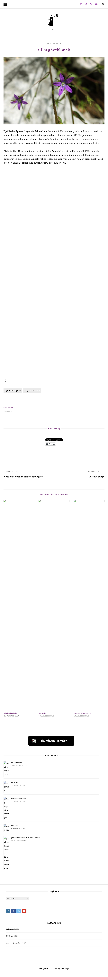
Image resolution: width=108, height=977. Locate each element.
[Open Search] (103, 4)
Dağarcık (10, 929)
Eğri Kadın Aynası (13, 390)
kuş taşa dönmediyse (18, 798)
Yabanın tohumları (13, 943)
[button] (5, 380)
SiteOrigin (64, 969)
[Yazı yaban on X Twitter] (91, 4)
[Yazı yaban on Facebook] (86, 4)
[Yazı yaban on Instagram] (81, 4)
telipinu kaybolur (17, 762)
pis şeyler (14, 782)
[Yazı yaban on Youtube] (96, 4)
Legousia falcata (32, 390)
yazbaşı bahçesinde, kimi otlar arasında (25, 838)
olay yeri (14, 825)
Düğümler (10, 936)
